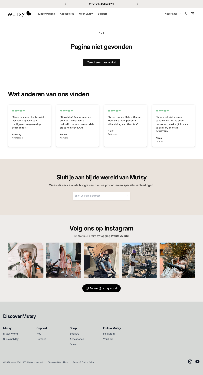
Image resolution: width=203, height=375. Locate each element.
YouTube (108, 339)
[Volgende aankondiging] (137, 4)
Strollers (74, 333)
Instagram (109, 333)
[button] (192, 13)
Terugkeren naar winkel (101, 62)
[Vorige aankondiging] (65, 4)
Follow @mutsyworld (103, 288)
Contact (41, 339)
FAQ (38, 333)
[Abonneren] (126, 196)
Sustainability (10, 339)
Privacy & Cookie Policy (83, 362)
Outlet (73, 344)
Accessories (77, 339)
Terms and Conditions (58, 362)
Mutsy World (10, 333)
